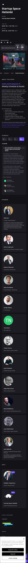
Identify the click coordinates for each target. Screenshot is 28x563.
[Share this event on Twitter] (4, 42)
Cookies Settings (12, 558)
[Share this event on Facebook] (7, 42)
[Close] (24, 539)
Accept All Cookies (13, 549)
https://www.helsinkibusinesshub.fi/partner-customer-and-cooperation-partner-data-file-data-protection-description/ (14, 125)
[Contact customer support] (26, 561)
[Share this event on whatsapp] (11, 42)
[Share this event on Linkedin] (1, 42)
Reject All (12, 554)
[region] (13, 549)
